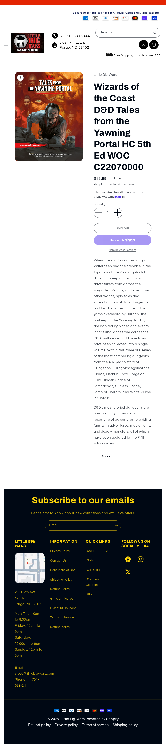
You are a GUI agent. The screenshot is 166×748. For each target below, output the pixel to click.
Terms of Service (62, 617)
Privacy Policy (60, 551)
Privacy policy (66, 725)
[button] (6, 43)
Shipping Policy (61, 579)
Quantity (99, 204)
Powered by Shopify (102, 719)
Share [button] (106, 456)
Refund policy (60, 627)
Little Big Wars (73, 719)
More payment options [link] (122, 250)
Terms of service (95, 725)
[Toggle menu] (107, 551)
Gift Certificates (61, 598)
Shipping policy (125, 725)
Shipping (99, 184)
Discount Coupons (63, 608)
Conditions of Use (63, 570)
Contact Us (58, 560)
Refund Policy (60, 589)
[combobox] (128, 32)
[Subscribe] (116, 525)
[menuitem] (99, 552)
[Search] (155, 32)
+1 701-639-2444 (75, 36)
